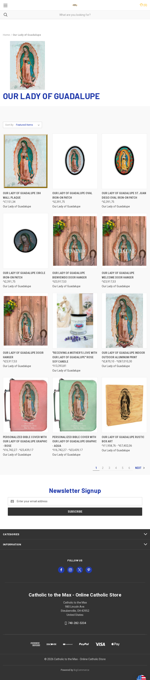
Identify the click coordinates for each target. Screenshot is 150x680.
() (145, 5)
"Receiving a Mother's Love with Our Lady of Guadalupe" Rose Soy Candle (74, 357)
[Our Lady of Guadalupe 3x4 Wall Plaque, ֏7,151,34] (25, 161)
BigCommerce (81, 670)
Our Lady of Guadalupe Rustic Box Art (123, 439)
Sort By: (9, 124)
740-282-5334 (77, 623)
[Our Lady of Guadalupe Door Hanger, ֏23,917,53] (25, 321)
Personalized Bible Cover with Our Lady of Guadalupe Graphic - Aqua (74, 441)
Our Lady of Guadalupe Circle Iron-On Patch (24, 275)
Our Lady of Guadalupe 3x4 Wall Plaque (22, 195)
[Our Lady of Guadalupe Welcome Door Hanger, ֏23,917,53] (124, 241)
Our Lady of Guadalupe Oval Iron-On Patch (72, 195)
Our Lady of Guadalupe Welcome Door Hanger (118, 275)
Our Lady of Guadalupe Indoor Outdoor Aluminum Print (123, 355)
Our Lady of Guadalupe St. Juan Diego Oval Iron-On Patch (124, 195)
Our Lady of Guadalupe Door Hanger (23, 355)
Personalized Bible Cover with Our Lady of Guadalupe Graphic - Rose (25, 441)
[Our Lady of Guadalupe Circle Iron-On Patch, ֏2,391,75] (25, 241)
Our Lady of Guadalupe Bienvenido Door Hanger (69, 275)
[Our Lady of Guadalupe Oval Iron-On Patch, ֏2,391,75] (75, 161)
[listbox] (28, 125)
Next (138, 467)
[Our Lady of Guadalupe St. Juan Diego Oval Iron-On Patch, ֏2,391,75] (124, 161)
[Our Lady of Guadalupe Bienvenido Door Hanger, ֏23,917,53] (75, 241)
